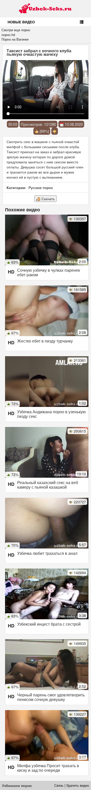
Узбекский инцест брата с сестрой (49, 624)
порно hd (8, 34)
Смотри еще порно (16, 29)
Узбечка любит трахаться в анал (47, 553)
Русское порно (41, 187)
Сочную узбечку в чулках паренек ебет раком (48, 272)
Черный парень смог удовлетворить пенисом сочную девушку (51, 697)
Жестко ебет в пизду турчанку (45, 341)
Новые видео (21, 21)
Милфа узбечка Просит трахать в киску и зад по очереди (48, 768)
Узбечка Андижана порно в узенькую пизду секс (51, 414)
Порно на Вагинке (15, 39)
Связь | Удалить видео (71, 785)
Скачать (47, 198)
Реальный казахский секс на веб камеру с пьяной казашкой (47, 484)
